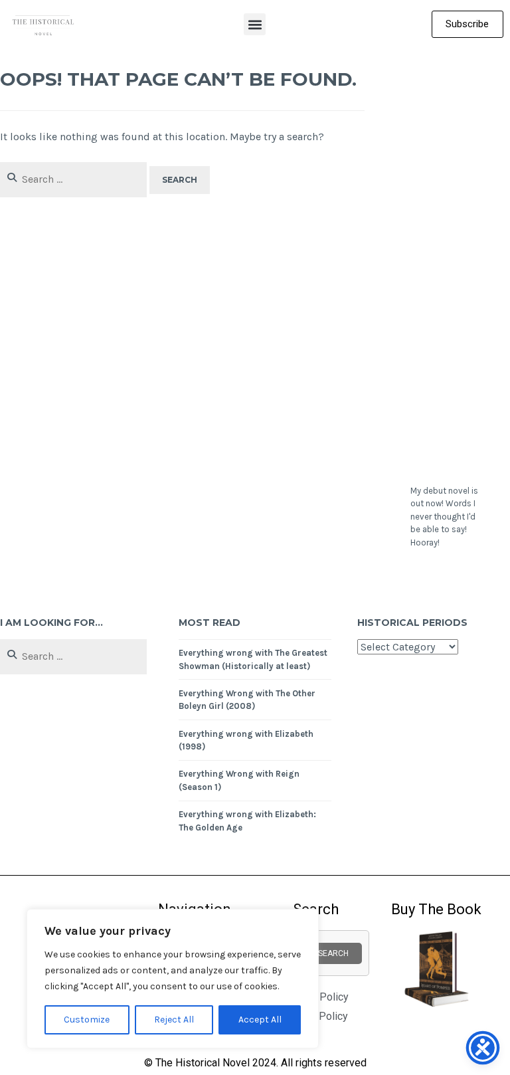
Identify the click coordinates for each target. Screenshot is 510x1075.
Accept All (260, 1019)
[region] (173, 978)
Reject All (174, 1019)
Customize (87, 1019)
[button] (255, 24)
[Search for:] (74, 179)
